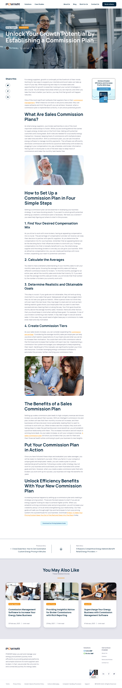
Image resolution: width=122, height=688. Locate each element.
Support (87, 684)
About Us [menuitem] (67, 4)
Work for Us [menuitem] (84, 4)
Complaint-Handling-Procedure (72, 684)
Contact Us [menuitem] (95, 4)
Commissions (23, 27)
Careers (104, 656)
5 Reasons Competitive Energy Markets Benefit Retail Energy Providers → (95, 550)
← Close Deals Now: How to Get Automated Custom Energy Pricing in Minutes (28, 550)
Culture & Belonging (53, 684)
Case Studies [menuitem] (39, 4)
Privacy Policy (17, 684)
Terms (8, 684)
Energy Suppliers (11, 27)
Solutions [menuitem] (28, 4)
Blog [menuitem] (74, 4)
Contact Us (105, 662)
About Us (104, 653)
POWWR (15, 48)
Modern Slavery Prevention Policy (34, 684)
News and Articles (107, 659)
